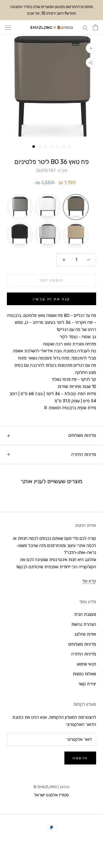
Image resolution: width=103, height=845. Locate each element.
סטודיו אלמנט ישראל (51, 795)
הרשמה (80, 758)
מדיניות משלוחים (82, 435)
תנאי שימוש (86, 664)
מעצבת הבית (85, 614)
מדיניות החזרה (83, 454)
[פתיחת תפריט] (8, 27)
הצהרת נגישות (83, 624)
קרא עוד (89, 581)
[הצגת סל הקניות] (95, 27)
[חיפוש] (85, 27)
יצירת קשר (87, 684)
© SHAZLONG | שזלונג (51, 787)
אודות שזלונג (85, 634)
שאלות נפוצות (84, 673)
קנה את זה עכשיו (51, 299)
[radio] (20, 207)
